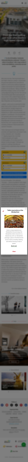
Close (14, 251)
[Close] (26, 209)
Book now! (14, 246)
